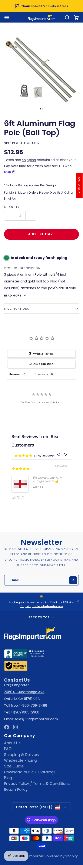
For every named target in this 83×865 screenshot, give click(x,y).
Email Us (10, 198)
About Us (12, 743)
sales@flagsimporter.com (36, 719)
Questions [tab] (41, 374)
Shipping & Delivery (21, 755)
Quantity (11, 207)
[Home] (41, 17)
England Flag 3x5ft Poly (18, 497)
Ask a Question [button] (43, 364)
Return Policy (16, 789)
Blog (8, 778)
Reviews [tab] (14, 374)
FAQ (7, 749)
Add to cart (41, 234)
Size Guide (14, 766)
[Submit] (73, 580)
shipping (29, 159)
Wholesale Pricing (20, 760)
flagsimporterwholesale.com (41, 606)
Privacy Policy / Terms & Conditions (37, 784)
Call (67, 192)
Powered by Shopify (61, 856)
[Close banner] (78, 601)
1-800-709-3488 (33, 705)
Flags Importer (31, 856)
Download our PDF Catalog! (29, 772)
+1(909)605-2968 (25, 712)
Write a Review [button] (43, 354)
